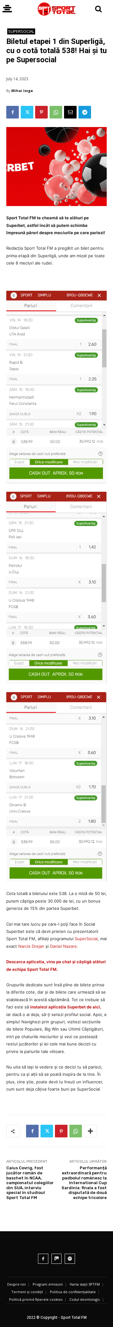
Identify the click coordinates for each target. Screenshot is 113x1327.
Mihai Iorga (22, 90)
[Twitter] (27, 112)
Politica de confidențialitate (73, 1291)
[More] (90, 1131)
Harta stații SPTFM (85, 1284)
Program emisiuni (48, 1284)
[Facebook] (12, 112)
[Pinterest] (41, 112)
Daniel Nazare (63, 946)
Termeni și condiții (27, 1291)
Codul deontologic (84, 1299)
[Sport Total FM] (56, 9)
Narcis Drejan (31, 946)
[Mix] (56, 1259)
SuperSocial (21, 31)
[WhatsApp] (56, 112)
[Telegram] (84, 112)
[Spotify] (70, 1259)
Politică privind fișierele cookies (35, 1299)
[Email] (70, 112)
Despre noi (16, 1284)
